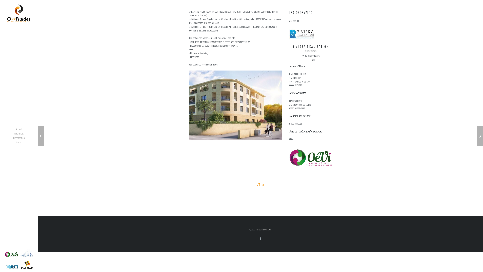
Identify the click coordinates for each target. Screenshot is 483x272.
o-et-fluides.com (264, 230)
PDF (262, 185)
